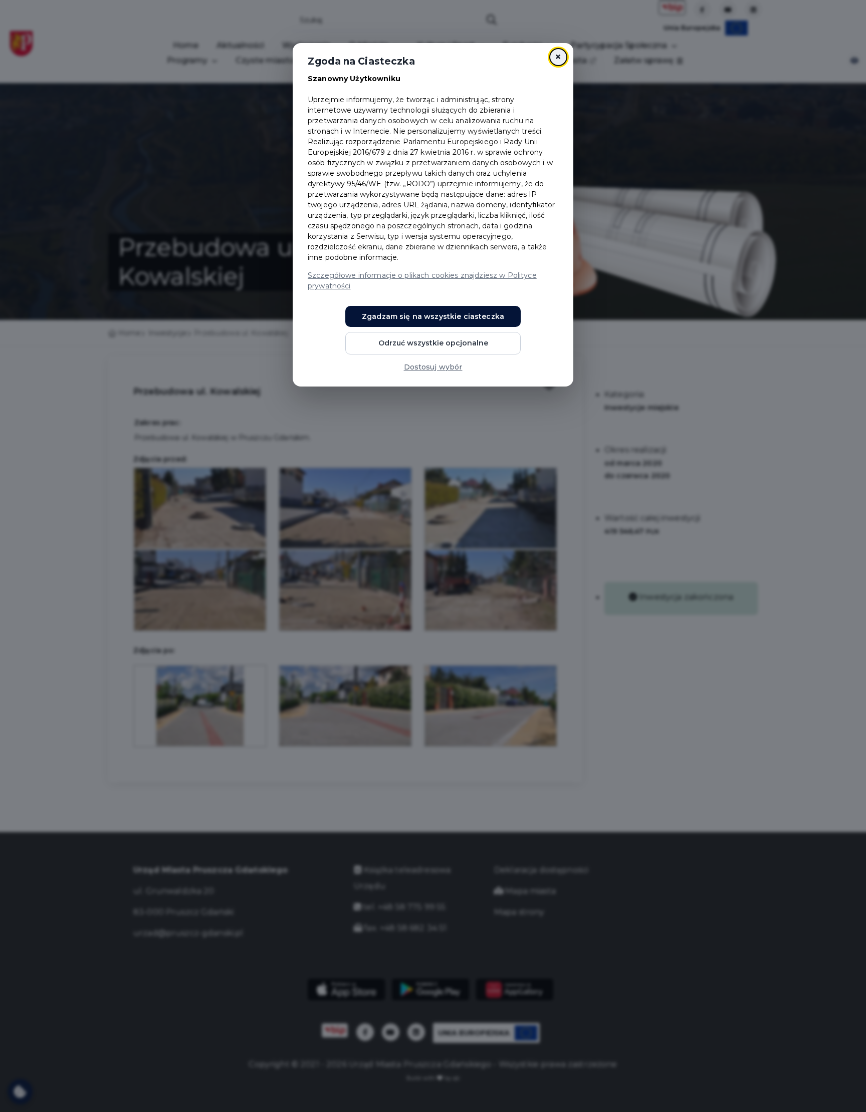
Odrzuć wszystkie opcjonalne (433, 342)
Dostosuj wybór (433, 367)
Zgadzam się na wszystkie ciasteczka (433, 316)
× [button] (558, 57)
